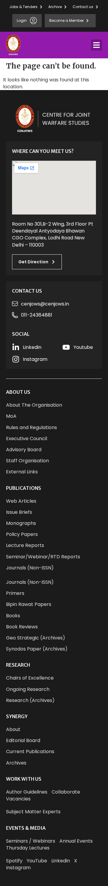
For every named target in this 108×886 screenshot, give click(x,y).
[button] (96, 45)
